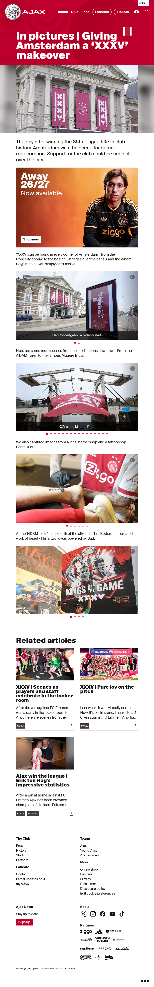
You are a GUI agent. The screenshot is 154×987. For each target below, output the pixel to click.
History (21, 851)
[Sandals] (122, 949)
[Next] (129, 305)
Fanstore (102, 12)
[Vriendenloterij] (102, 940)
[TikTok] (122, 914)
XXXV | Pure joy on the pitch (107, 689)
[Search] (146, 12)
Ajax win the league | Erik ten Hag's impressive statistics (43, 780)
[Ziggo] (86, 931)
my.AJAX (22, 884)
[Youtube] (112, 914)
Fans (85, 12)
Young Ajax (88, 851)
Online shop (89, 870)
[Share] (71, 726)
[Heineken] (98, 958)
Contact (22, 874)
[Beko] (109, 958)
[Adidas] (99, 931)
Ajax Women (89, 855)
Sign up (24, 922)
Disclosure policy (92, 889)
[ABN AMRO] (113, 931)
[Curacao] (104, 949)
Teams (62, 12)
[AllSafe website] (86, 958)
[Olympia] (86, 940)
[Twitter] (83, 914)
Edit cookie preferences (97, 893)
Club (74, 12)
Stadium (22, 855)
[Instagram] (93, 914)
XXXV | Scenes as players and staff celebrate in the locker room (44, 693)
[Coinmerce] (119, 940)
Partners (22, 860)
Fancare (86, 874)
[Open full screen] (135, 128)
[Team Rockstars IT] (87, 949)
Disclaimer (88, 884)
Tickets (123, 12)
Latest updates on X (30, 879)
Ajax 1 (84, 846)
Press (20, 846)
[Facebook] (102, 914)
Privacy (85, 879)
